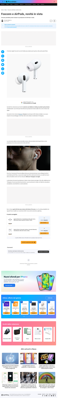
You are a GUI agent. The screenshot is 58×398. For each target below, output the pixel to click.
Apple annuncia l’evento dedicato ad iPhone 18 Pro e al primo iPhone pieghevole (10, 367)
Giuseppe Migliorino (8, 20)
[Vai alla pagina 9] (32, 316)
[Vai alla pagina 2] (25, 316)
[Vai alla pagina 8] (31, 316)
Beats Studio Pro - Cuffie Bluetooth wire (43, 309)
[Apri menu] (17, 1)
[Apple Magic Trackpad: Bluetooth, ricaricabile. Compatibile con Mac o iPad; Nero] (33, 303)
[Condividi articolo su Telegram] (2, 64)
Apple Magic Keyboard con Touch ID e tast (24, 309)
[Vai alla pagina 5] (28, 316)
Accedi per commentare (43, 251)
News (6, 9)
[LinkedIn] (53, 395)
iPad (7, 4)
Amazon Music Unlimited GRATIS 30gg (6, 309)
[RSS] (55, 395)
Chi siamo (39, 394)
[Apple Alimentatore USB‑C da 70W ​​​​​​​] (51, 303)
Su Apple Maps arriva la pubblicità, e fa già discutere (28, 366)
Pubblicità (54, 394)
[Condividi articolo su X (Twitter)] (2, 56)
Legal (47, 394)
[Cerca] (5, 2)
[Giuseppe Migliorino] (2, 21)
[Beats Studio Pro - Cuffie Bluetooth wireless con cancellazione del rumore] (42, 303)
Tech (38, 4)
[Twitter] (44, 395)
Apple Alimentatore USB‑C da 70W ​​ (51, 309)
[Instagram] (48, 395)
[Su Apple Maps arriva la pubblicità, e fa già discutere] (28, 358)
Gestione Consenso (26, 395)
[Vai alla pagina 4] (27, 316)
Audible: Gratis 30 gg (15, 308)
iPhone (2, 4)
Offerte (42, 4)
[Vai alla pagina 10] (33, 316)
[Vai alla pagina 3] (26, 316)
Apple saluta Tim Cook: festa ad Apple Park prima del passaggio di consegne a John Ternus (47, 386)
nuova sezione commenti (11, 27)
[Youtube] (46, 395)
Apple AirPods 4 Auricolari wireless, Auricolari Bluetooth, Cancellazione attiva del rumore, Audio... (25, 230)
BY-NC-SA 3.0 (19, 395)
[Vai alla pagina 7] (30, 316)
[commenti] (51, 21)
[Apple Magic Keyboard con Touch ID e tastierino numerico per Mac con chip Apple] (24, 303)
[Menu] (3, 2)
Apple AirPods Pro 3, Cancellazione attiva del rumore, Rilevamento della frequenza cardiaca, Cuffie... (24, 220)
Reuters (20, 114)
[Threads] (50, 395)
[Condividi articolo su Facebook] (2, 51)
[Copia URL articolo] (2, 73)
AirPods (16, 4)
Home (2, 9)
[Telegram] (51, 395)
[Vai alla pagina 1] (24, 316)
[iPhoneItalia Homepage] (11, 2)
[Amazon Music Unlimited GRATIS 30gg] (6, 303)
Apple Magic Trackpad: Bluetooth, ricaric (34, 309)
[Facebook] (42, 395)
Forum (34, 4)
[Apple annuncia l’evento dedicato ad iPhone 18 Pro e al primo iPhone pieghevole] (10, 358)
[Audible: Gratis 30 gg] (15, 303)
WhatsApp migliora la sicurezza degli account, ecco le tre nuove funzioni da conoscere (10, 386)
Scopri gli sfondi (8, 285)
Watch (21, 4)
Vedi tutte (50, 298)
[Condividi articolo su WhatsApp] (2, 68)
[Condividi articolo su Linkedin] (2, 60)
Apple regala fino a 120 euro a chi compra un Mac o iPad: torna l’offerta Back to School (47, 367)
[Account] (54, 1)
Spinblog (16, 394)
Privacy (50, 394)
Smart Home (28, 4)
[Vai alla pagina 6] (29, 316)
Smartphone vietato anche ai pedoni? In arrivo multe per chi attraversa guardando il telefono (28, 386)
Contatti (43, 394)
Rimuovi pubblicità (28, 46)
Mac (11, 4)
